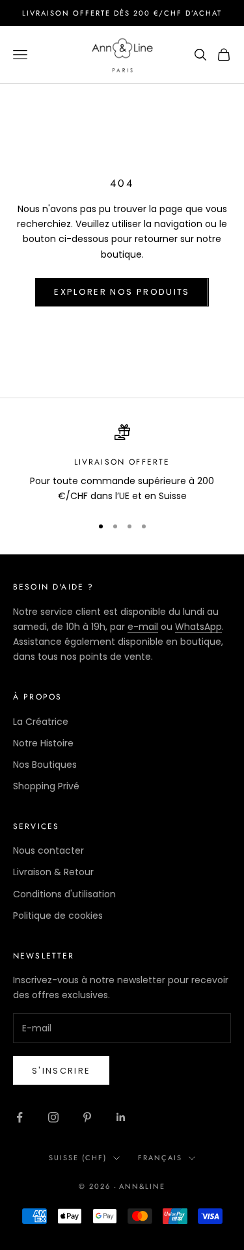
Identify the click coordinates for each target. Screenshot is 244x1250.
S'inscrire (61, 1071)
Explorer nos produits (121, 292)
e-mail (143, 626)
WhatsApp (198, 626)
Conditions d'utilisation (64, 894)
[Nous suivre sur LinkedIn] (121, 1117)
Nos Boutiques (45, 764)
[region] (122, 464)
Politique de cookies (58, 915)
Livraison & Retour (53, 871)
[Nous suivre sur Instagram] (53, 1117)
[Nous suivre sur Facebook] (19, 1117)
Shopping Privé (46, 786)
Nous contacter (48, 850)
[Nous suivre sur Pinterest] (87, 1117)
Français (160, 1157)
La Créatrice (40, 721)
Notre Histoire (43, 743)
